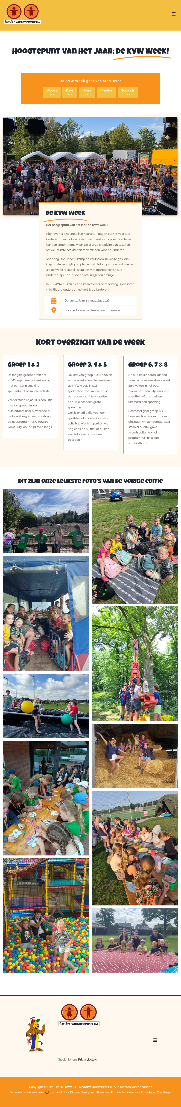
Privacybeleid (87, 1059)
